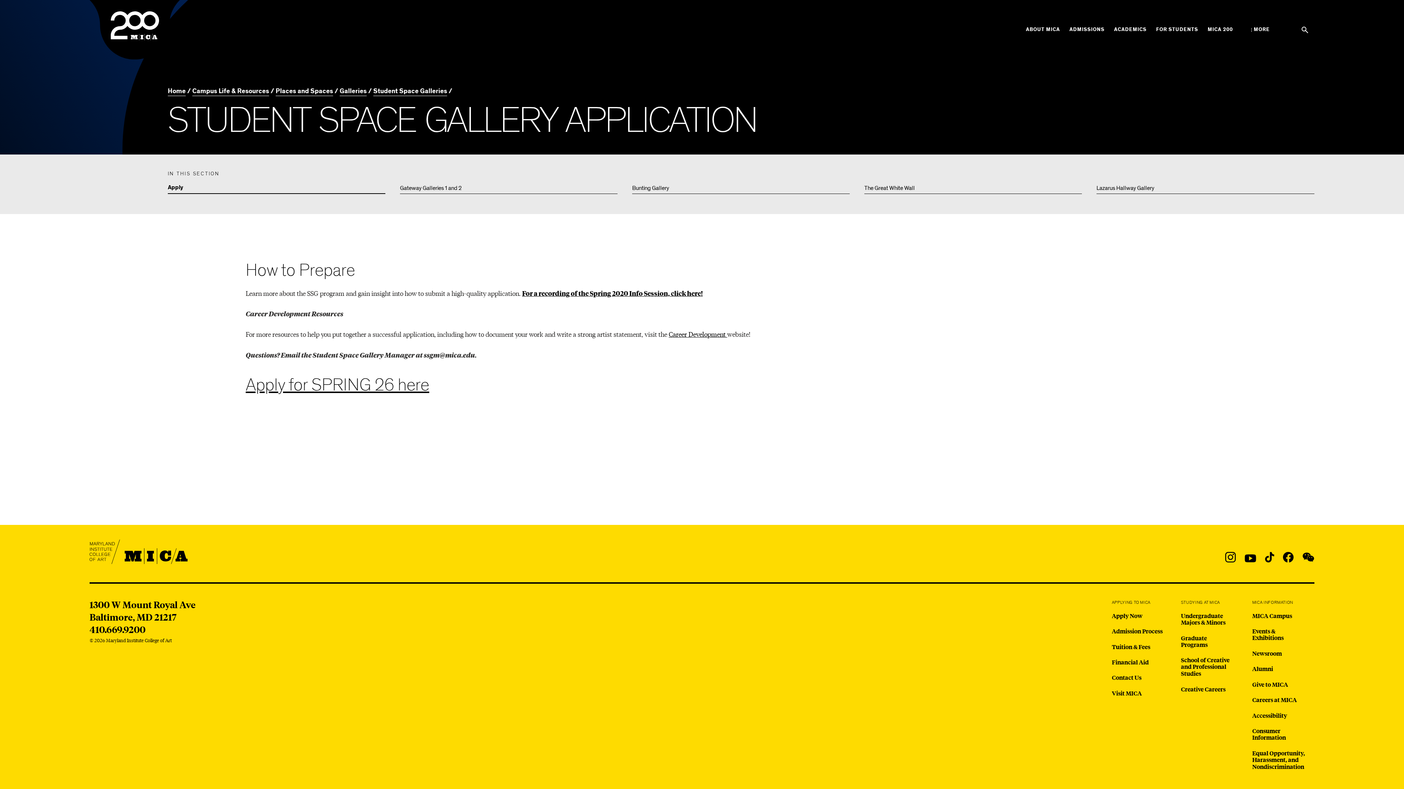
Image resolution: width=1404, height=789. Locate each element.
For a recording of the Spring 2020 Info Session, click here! (612, 293)
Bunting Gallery (650, 188)
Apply (175, 187)
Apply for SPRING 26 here (337, 385)
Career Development (698, 334)
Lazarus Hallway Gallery (1125, 188)
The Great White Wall (889, 188)
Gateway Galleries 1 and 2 (431, 188)
